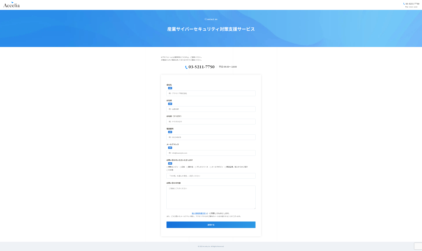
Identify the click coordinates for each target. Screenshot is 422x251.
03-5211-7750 (412, 3)
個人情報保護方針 (199, 213)
